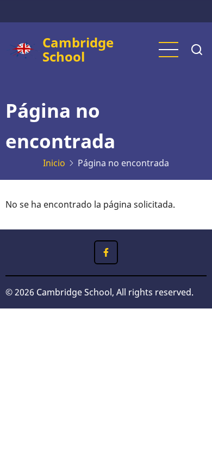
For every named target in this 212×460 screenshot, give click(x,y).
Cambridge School (78, 49)
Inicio (54, 163)
